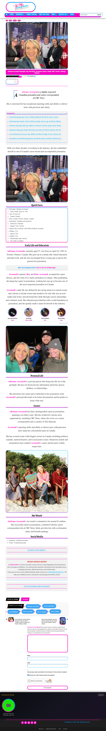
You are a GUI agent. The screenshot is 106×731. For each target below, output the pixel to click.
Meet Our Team (44, 14)
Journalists (19, 20)
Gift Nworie (31, 76)
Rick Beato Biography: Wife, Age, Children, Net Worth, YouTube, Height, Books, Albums (35, 126)
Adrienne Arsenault (33, 606)
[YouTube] (28, 722)
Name (28, 655)
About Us (41, 729)
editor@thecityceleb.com (55, 572)
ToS (60, 729)
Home (11, 14)
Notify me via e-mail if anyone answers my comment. (41, 675)
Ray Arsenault (42, 612)
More (72, 14)
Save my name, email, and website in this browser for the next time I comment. (47, 672)
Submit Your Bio (32, 14)
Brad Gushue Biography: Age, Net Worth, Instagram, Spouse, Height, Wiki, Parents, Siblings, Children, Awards (49, 621)
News (53, 14)
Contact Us (63, 14)
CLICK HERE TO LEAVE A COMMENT (36, 550)
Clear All (101, 695)
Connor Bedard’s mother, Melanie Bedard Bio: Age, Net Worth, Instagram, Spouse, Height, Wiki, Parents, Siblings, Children (22, 621)
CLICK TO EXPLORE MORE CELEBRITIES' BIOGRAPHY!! (37, 586)
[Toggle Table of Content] (14, 81)
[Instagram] (31, 722)
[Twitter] (25, 722)
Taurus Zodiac (55, 611)
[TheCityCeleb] (6, 14)
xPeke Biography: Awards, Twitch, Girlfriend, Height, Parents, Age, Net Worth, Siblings (35, 121)
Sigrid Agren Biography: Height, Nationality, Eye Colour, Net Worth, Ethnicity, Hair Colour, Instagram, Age (35, 130)
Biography (19, 14)
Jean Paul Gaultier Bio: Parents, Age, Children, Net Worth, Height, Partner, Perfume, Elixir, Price (35, 134)
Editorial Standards (51, 729)
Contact (65, 729)
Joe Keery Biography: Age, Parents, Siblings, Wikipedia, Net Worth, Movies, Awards (33, 117)
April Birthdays (13, 612)
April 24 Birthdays (49, 606)
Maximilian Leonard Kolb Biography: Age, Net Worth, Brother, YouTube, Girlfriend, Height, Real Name (35, 138)
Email (28, 662)
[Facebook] (22, 722)
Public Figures (14, 20)
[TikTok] (35, 722)
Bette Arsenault (27, 611)
